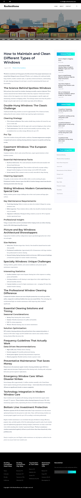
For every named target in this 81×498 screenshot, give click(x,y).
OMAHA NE (32, 472)
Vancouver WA (20, 477)
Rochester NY (20, 474)
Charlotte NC (19, 480)
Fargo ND (44, 474)
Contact (68, 6)
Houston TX (19, 471)
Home (56, 6)
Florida (5, 477)
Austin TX (32, 475)
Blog (35, 26)
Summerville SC (46, 477)
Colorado (6, 474)
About (62, 6)
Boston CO (44, 471)
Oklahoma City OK (34, 478)
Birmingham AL (46, 480)
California (6, 480)
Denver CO (32, 469)
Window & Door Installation (44, 26)
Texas (5, 471)
